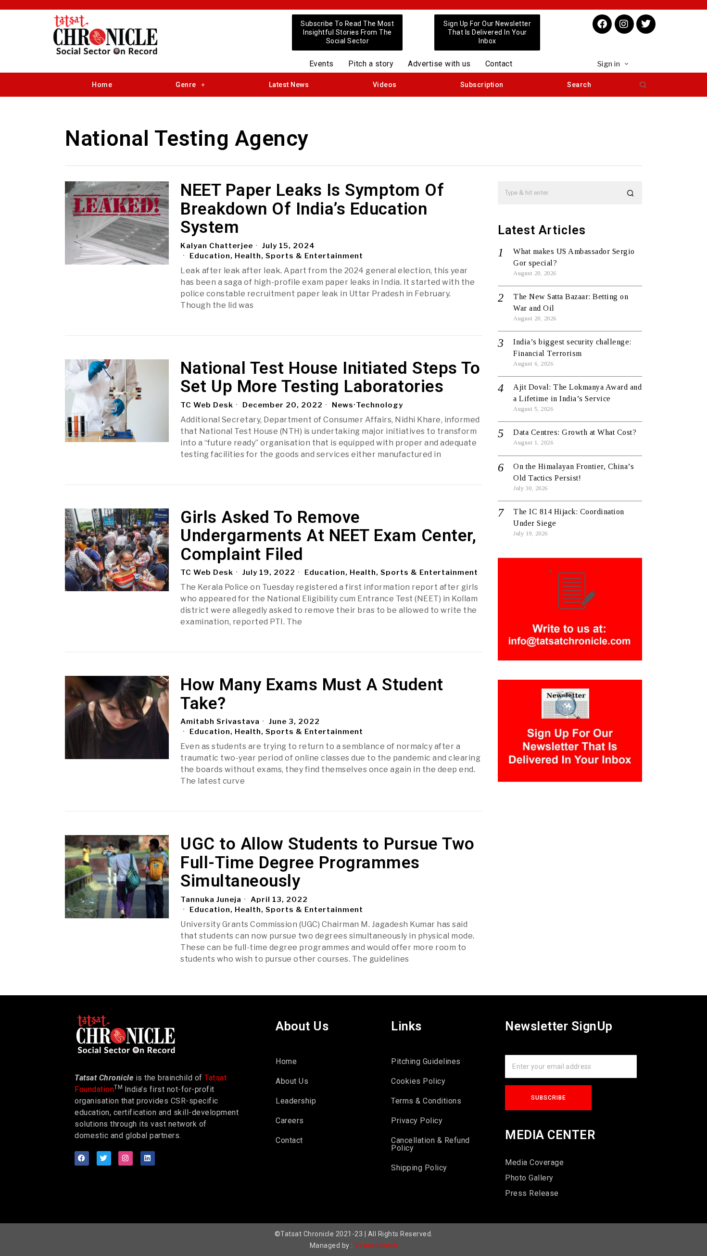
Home (102, 85)
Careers (290, 1120)
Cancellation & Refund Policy (430, 1144)
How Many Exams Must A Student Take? (311, 694)
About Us (292, 1081)
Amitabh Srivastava (220, 721)
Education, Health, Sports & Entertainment (276, 256)
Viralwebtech (375, 1245)
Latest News (289, 85)
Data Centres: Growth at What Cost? (574, 432)
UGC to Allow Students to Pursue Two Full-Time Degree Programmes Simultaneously (327, 863)
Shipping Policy (419, 1167)
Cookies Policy (418, 1081)
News (343, 405)
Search (579, 85)
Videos (385, 85)
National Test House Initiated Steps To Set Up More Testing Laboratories (330, 377)
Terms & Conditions (426, 1100)
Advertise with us (439, 63)
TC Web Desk (206, 405)
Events (321, 63)
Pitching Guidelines (426, 1061)
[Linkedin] (147, 1158)
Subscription (482, 85)
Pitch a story (371, 63)
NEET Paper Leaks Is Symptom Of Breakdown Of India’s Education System (312, 209)
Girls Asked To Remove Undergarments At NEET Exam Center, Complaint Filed (328, 536)
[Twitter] (646, 24)
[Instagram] (624, 24)
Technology (379, 405)
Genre (186, 85)
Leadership (296, 1100)
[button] (643, 84)
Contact (499, 63)
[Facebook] (602, 24)
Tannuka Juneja (210, 899)
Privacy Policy (416, 1120)
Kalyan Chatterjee (216, 245)
